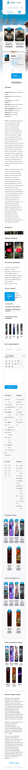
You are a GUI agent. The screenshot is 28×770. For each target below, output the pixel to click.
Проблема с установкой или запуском (13, 310)
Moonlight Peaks (11, 538)
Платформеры (10, 407)
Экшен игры (19, 58)
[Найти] (21, 7)
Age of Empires (21, 497)
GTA (17, 465)
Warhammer (18, 488)
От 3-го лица (21, 406)
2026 (6, 465)
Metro (21, 475)
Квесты (6, 432)
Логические (6, 429)
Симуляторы (10, 417)
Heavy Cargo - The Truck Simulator (6, 538)
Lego (21, 478)
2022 (6, 470)
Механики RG (21, 401)
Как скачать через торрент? (12, 306)
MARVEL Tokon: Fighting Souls (17, 538)
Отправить (10, 387)
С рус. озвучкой (18, 401)
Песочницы (6, 445)
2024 (6, 468)
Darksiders (18, 506)
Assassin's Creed (18, 482)
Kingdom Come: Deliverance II (19, 43)
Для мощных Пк (18, 422)
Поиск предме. (10, 434)
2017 (9, 475)
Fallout (21, 481)
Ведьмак (18, 486)
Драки (6, 437)
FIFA (17, 496)
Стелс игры (6, 451)
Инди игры (9, 413)
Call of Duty (17, 469)
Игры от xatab (17, 407)
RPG (6, 409)
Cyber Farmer (18, 566)
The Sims (17, 502)
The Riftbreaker (7, 337)
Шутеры (10, 404)
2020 (6, 473)
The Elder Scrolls (21, 491)
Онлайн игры (10, 446)
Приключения (6, 412)
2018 (6, 475)
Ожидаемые (6, 455)
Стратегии (6, 407)
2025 (9, 465)
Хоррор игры (6, 418)
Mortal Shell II (9, 566)
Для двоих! (21, 421)
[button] (6, 361)
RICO (21, 336)
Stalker (21, 465)
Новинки (6, 399)
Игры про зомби (9, 440)
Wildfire (14, 336)
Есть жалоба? (9, 304)
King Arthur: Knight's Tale (10, 337)
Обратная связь (14, 763)
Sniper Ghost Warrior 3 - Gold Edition (18, 337)
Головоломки (10, 429)
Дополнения (10, 450)
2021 (9, 470)
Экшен (6, 404)
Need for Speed (21, 471)
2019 (9, 473)
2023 (9, 468)
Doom (21, 486)
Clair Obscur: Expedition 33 (9, 43)
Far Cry (17, 475)
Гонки (9, 409)
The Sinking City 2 (22, 538)
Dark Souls (21, 507)
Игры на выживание (10, 425)
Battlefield (18, 478)
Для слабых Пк (21, 414)
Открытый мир (18, 413)
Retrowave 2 (20, 685)
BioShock (21, 501)
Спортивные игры (6, 423)
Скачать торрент (15, 75)
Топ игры (9, 401)
